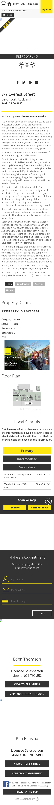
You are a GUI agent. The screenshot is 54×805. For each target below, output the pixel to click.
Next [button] (50, 32)
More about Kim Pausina (27, 773)
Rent (29, 3)
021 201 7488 (33, 755)
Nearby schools (39, 507)
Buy (23, 3)
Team (16, 3)
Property (15, 507)
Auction (39, 284)
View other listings (27, 684)
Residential (23, 284)
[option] (27, 396)
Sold (35, 3)
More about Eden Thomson (27, 694)
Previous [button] (4, 32)
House (10, 290)
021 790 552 (33, 675)
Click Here (7, 14)
